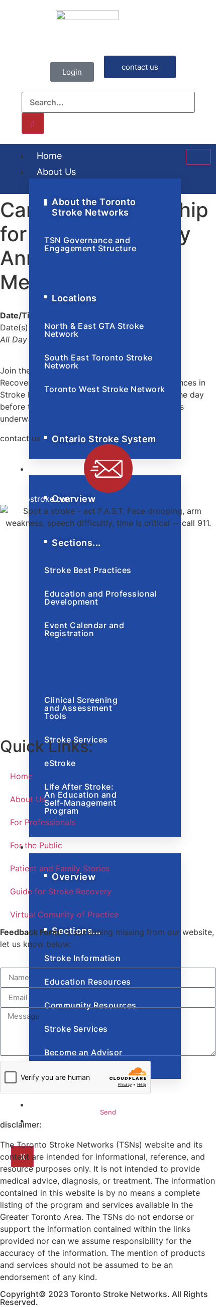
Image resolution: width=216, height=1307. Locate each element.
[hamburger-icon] (198, 157)
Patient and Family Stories (60, 868)
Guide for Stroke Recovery (61, 891)
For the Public (36, 845)
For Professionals (42, 822)
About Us (56, 171)
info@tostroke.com (36, 499)
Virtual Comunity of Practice (64, 914)
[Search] (33, 123)
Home (49, 155)
